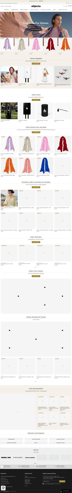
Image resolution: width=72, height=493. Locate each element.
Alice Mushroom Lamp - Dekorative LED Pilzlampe (42, 408)
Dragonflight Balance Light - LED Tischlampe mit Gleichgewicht (65, 408)
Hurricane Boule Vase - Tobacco (7, 263)
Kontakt (67, 3)
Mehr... (52, 478)
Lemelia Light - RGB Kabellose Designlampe (64, 424)
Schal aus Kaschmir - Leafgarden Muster (26, 153)
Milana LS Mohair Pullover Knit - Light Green (44, 230)
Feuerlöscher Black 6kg (5, 120)
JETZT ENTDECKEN (36, 29)
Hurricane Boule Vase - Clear (41, 263)
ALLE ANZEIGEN (36, 63)
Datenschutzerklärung (4, 481)
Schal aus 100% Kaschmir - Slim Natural (61, 175)
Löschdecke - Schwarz (23, 120)
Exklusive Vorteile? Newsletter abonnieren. (9, 3)
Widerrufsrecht (3, 478)
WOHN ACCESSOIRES (24, 9)
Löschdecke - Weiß (22, 84)
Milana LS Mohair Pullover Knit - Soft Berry (9, 230)
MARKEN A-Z (6, 9)
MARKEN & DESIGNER (8, 6)
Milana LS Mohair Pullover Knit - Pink (25, 230)
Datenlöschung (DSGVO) (5, 483)
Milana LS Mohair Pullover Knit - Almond (26, 207)
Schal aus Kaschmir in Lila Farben (7, 153)
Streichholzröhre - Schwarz (42, 120)
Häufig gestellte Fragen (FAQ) (30, 477)
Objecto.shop (6, 491)
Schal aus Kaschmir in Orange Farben (8, 175)
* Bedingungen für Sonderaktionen (6, 486)
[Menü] (5, 486)
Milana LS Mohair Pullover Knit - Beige (43, 207)
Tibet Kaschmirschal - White (6, 84)
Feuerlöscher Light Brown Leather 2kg (43, 84)
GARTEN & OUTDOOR (34, 9)
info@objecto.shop (28, 483)
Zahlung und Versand (4, 479)
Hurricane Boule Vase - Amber (24, 263)
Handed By (42, 273)
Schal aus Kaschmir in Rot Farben (60, 153)
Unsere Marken (36, 452)
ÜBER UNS (2, 6)
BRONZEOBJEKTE (15, 9)
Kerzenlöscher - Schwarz (59, 120)
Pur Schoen (2, 52)
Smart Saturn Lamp (52, 423)
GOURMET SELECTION (62, 9)
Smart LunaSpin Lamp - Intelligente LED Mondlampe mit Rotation (42, 424)
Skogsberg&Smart (31, 239)
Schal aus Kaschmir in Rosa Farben (43, 153)
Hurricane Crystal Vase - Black (60, 263)
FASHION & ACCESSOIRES (46, 9)
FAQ (70, 3)
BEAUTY (54, 9)
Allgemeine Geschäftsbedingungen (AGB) (8, 476)
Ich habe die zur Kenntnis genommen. (52, 483)
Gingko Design (44, 391)
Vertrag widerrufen (66, 490)
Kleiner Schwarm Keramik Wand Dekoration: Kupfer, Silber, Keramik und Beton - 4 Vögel (62, 84)
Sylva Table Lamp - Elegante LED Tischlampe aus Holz (53, 408)
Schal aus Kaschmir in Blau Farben (42, 175)
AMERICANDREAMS (42, 184)
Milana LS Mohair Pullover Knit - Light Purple (62, 230)
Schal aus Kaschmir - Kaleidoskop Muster (26, 175)
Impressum (3, 484)
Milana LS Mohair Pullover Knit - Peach (61, 207)
